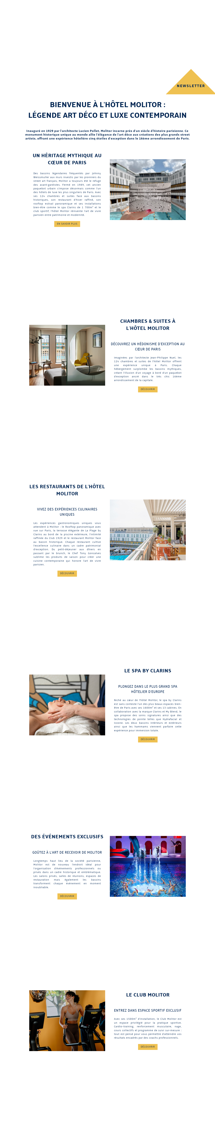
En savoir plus (67, 224)
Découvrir (148, 389)
